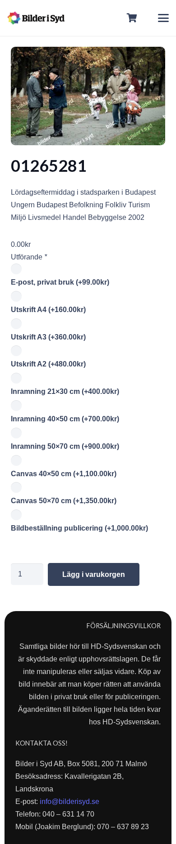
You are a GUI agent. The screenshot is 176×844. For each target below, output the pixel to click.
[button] (163, 18)
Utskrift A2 (48, 364)
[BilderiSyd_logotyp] (36, 18)
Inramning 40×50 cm (65, 419)
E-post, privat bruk (60, 282)
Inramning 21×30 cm (65, 391)
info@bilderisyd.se (69, 801)
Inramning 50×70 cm (65, 446)
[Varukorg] (132, 18)
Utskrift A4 (48, 309)
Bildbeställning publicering (79, 528)
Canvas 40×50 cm (63, 474)
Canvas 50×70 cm (63, 501)
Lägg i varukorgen (93, 574)
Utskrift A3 (48, 337)
